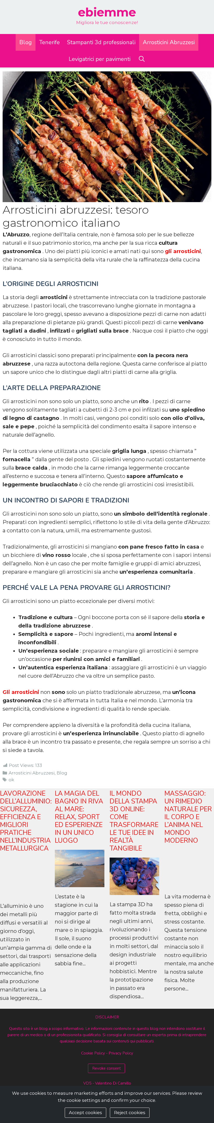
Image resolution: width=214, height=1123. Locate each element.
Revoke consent (106, 1068)
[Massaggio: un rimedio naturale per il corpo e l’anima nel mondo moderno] (189, 883)
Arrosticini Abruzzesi (169, 42)
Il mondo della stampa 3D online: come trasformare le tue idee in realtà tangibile (134, 821)
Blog (25, 42)
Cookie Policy (93, 1053)
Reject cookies (129, 1112)
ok (11, 779)
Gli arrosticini (21, 692)
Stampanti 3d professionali (101, 42)
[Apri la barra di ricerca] (141, 59)
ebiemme (107, 12)
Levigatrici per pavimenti (99, 59)
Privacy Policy (121, 1053)
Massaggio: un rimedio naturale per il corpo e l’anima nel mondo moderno (188, 817)
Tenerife (49, 42)
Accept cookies (85, 1112)
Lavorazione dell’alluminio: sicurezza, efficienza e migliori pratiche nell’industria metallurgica (26, 821)
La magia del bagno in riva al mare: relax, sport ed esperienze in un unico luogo (79, 817)
